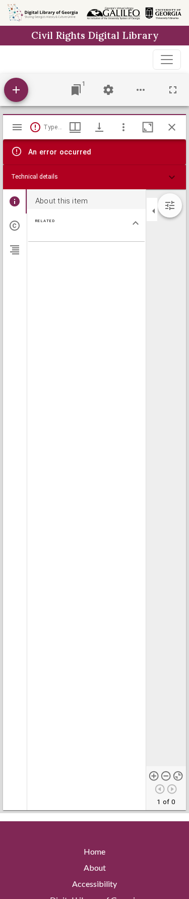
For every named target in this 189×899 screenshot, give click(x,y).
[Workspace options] (141, 90)
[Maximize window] (148, 127)
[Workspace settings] (108, 90)
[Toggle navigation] (167, 59)
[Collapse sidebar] (154, 211)
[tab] (15, 201)
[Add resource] (16, 90)
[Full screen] (173, 90)
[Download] (99, 127)
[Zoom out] (166, 776)
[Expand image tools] (170, 205)
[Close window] (172, 127)
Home (94, 851)
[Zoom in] (154, 776)
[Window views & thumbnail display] (75, 127)
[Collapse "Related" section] (136, 223)
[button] (94, 177)
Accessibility (94, 883)
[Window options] (123, 127)
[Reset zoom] (178, 776)
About (95, 867)
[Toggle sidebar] (17, 127)
